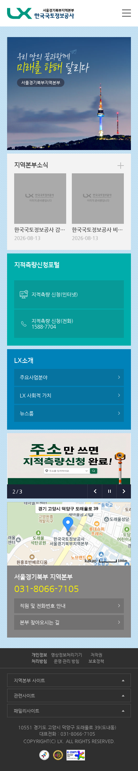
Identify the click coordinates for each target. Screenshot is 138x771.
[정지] (109, 491)
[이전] (94, 491)
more (120, 165)
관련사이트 (24, 695)
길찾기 (120, 571)
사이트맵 (126, 13)
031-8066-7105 (78, 733)
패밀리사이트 (26, 710)
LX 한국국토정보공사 (40, 15)
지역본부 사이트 (29, 680)
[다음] (123, 491)
